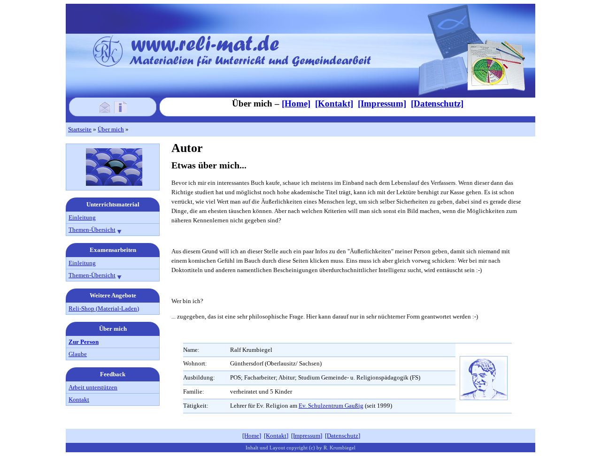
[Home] (296, 103)
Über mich (111, 129)
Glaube (78, 353)
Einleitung (82, 217)
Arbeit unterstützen (93, 387)
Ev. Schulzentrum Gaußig (331, 405)
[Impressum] (120, 110)
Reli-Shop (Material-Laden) (104, 308)
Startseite (80, 129)
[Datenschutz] (437, 103)
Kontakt (79, 399)
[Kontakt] (104, 110)
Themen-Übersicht (92, 229)
